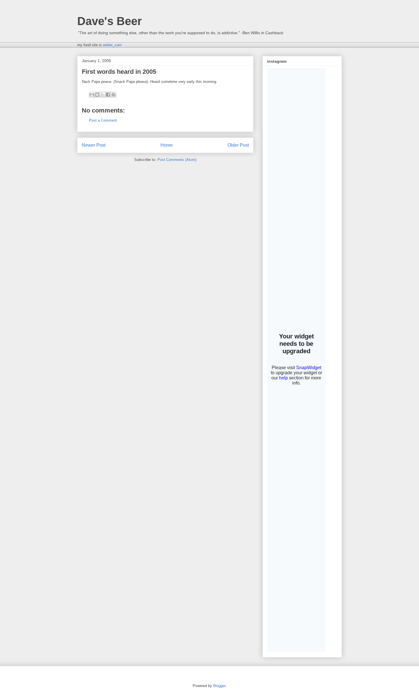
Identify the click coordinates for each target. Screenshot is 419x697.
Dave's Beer (109, 21)
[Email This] (92, 94)
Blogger (219, 686)
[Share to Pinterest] (113, 94)
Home (166, 145)
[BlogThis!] (97, 94)
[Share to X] (102, 94)
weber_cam (112, 45)
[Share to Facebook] (108, 94)
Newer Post (93, 145)
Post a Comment (103, 120)
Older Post (238, 145)
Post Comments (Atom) (176, 160)
